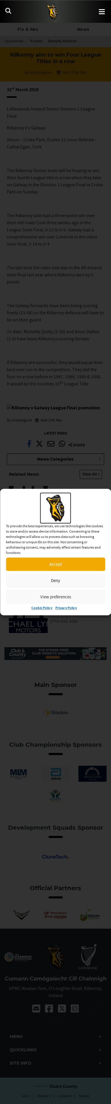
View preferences (55, 597)
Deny (55, 580)
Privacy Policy (66, 608)
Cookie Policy (41, 608)
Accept (55, 564)
